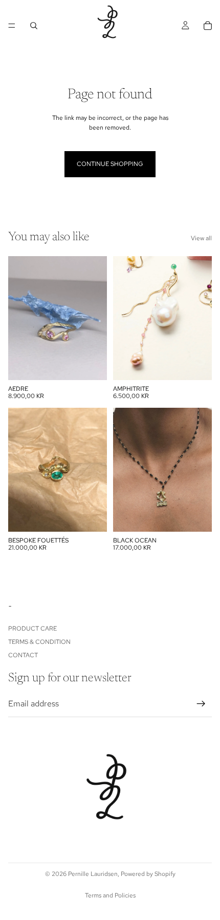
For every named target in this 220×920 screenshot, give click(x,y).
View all (201, 238)
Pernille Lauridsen (93, 874)
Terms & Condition (39, 642)
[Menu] (12, 25)
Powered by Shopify (148, 874)
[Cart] (207, 25)
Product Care (32, 628)
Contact (23, 656)
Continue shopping (110, 164)
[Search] (34, 25)
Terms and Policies (110, 895)
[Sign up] (201, 704)
